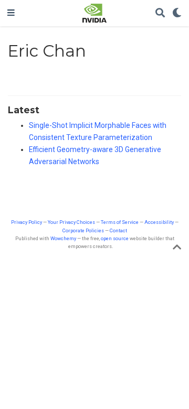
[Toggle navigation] (11, 13)
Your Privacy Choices (71, 222)
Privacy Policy (26, 222)
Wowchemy (63, 238)
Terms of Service (120, 222)
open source (115, 238)
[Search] (160, 13)
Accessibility (159, 222)
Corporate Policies (83, 230)
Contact (118, 230)
